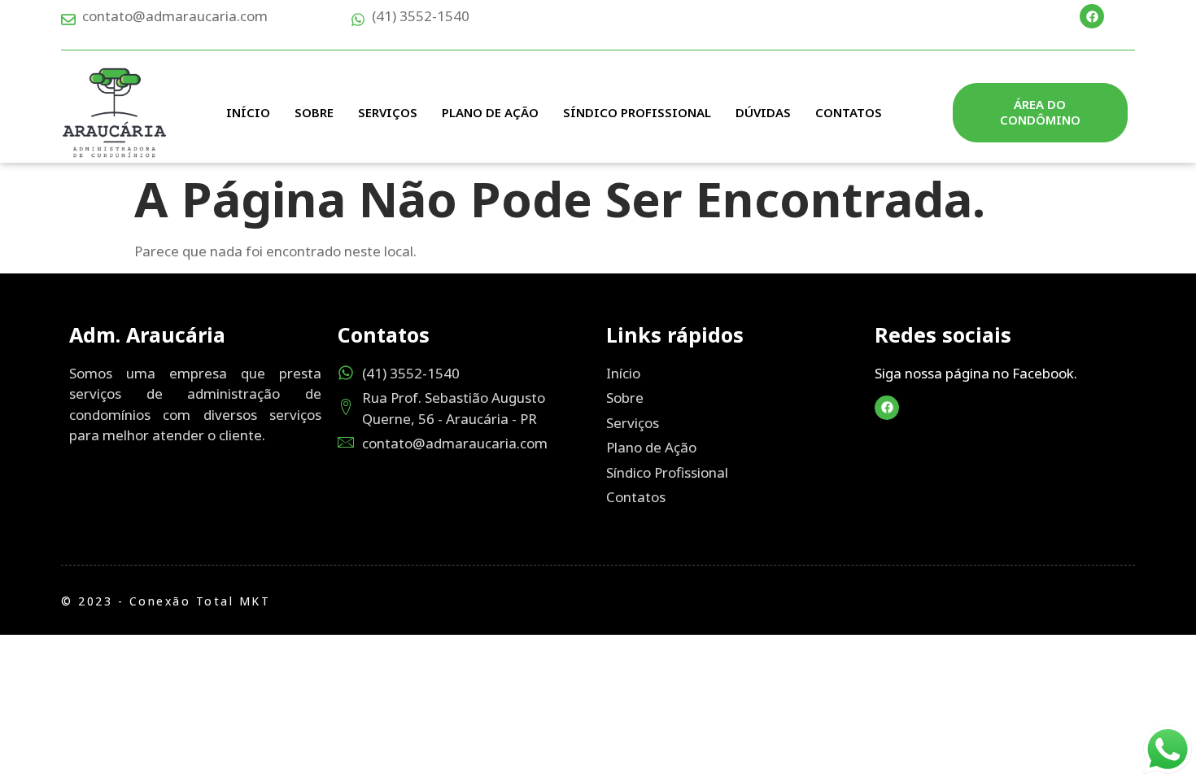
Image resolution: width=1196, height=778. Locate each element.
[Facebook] (1092, 16)
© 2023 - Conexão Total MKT (165, 601)
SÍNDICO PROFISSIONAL (637, 112)
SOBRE (314, 112)
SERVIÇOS (387, 112)
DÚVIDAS (763, 112)
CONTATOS (848, 112)
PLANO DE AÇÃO (490, 112)
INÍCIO (248, 112)
